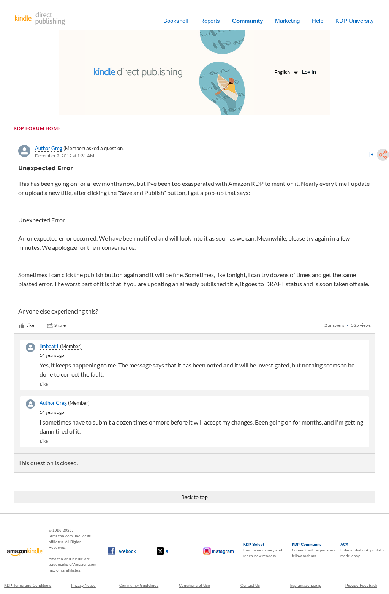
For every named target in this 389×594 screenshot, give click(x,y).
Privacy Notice (83, 585)
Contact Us (250, 585)
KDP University (354, 20)
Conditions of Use (194, 585)
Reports (210, 20)
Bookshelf (175, 20)
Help (317, 20)
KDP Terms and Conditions (27, 585)
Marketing (287, 20)
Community (247, 20)
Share (60, 325)
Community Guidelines (138, 585)
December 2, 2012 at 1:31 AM (64, 155)
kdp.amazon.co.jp (305, 585)
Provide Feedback (361, 585)
